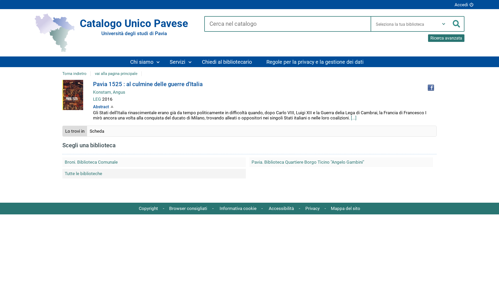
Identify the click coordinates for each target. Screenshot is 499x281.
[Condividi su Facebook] (431, 88)
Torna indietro (74, 73)
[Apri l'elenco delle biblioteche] (443, 24)
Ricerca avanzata (446, 38)
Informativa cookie (238, 208)
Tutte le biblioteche (83, 173)
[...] (354, 117)
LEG (97, 99)
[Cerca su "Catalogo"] (287, 24)
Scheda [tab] (97, 131)
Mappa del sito (345, 208)
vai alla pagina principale (116, 73)
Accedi (461, 4)
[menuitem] (144, 61)
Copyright (148, 208)
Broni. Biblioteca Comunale (91, 162)
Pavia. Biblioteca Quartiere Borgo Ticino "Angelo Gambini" (308, 162)
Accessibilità (281, 208)
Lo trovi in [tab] (74, 131)
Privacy (312, 208)
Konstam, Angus (109, 92)
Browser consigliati (188, 208)
